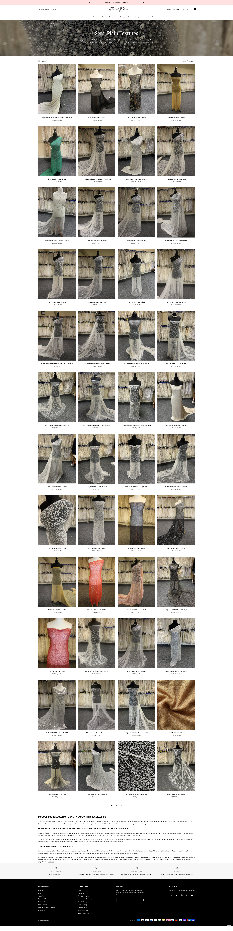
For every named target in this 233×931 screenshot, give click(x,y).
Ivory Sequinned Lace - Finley (57, 486)
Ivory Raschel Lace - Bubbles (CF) (136, 794)
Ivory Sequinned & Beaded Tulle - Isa (57, 425)
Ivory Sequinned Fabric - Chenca (176, 425)
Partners (81, 893)
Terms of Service (83, 913)
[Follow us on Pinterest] (186, 895)
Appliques (103, 17)
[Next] (126, 805)
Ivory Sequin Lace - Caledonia (97, 240)
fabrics (155, 851)
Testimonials (42, 899)
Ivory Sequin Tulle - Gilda (136, 302)
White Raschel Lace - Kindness (96, 733)
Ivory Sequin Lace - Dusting (136, 240)
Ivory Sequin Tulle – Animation (176, 302)
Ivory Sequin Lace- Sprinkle (97, 302)
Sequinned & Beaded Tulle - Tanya (96, 671)
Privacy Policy (82, 905)
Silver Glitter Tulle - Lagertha (136, 671)
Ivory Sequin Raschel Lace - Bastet (136, 733)
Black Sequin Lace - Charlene (136, 117)
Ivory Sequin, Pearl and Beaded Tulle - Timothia (57, 364)
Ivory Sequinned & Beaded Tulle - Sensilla (96, 425)
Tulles (111, 17)
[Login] (187, 9)
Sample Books (140, 17)
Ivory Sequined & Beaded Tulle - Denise (97, 364)
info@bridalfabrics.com (185, 874)
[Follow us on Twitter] (176, 895)
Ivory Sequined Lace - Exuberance (176, 364)
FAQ (79, 890)
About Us (150, 17)
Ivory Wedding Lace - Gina (96, 548)
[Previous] (106, 805)
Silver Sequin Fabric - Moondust (176, 671)
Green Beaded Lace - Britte (57, 179)
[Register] (143, 900)
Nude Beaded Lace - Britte (57, 610)
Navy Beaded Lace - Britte (136, 548)
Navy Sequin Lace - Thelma (176, 548)
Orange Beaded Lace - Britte (96, 610)
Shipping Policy (83, 910)
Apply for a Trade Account (46, 908)
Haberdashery (120, 17)
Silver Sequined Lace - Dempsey (57, 733)
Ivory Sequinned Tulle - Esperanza (136, 487)
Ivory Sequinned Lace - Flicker (97, 487)
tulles (139, 851)
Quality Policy (82, 902)
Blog (39, 893)
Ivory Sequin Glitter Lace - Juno (176, 179)
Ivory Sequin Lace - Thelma (57, 302)
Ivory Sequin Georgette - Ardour (136, 179)
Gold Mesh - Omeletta (176, 733)
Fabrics (88, 17)
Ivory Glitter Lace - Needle (176, 794)
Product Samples (83, 896)
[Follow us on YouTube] (191, 895)
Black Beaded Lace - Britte (96, 117)
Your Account (42, 905)
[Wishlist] (190, 9)
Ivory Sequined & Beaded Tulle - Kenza (136, 364)
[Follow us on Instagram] (181, 895)
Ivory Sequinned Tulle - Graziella (176, 486)
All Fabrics (41, 910)
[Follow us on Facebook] (171, 895)
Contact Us (41, 902)
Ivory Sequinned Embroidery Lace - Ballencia (136, 425)
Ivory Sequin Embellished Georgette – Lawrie (57, 117)
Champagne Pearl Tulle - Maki (57, 794)
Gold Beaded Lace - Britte (176, 117)
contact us (51, 862)
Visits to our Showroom (85, 899)
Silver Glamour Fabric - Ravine (97, 794)
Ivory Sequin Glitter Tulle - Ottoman (57, 240)
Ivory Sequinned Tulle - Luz (57, 548)
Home (40, 23)
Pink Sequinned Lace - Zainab (136, 610)
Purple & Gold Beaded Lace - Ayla (176, 610)
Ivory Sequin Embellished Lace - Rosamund (96, 179)
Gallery (130, 17)
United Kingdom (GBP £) (174, 9)
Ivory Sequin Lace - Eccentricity (176, 241)
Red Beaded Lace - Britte (57, 671)
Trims (95, 17)
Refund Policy (82, 908)
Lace (81, 17)
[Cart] (194, 9)
